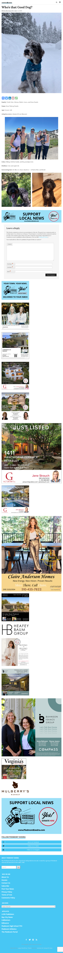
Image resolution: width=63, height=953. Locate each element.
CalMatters (6, 920)
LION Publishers (8, 914)
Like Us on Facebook (33, 842)
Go (18, 867)
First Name (10, 264)
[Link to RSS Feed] (36, 939)
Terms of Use (7, 895)
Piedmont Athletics (9, 929)
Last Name (10, 267)
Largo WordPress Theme (25, 948)
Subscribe (5, 886)
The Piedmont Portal (10, 932)
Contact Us (6, 883)
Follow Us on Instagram (33, 850)
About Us (5, 877)
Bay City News (7, 917)
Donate (4, 880)
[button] (57, 2)
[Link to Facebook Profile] (27, 939)
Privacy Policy (7, 892)
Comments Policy (43, 237)
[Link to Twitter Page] (30, 939)
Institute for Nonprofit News (44, 948)
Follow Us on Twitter (33, 846)
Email (9, 271)
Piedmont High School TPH (12, 926)
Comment (10, 244)
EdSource (5, 923)
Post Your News (8, 889)
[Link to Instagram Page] (33, 939)
